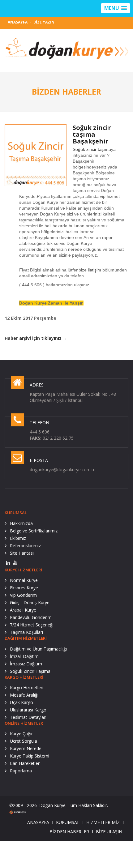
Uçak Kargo (21, 702)
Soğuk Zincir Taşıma (30, 671)
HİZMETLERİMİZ (103, 822)
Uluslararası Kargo (28, 710)
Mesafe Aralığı (24, 695)
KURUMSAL (67, 822)
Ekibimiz (18, 538)
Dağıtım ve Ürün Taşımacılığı (38, 649)
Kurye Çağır (21, 733)
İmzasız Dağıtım (26, 664)
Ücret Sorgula (23, 741)
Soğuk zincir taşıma (92, 149)
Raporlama (21, 771)
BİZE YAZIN (43, 22)
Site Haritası (22, 553)
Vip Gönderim (23, 595)
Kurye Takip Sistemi (29, 756)
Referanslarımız (25, 546)
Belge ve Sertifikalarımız (34, 531)
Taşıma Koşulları (26, 632)
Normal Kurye (24, 580)
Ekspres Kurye (24, 588)
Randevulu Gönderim (31, 617)
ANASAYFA (18, 22)
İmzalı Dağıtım (24, 656)
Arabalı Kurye (23, 610)
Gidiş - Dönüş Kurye (29, 602)
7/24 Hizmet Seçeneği (32, 625)
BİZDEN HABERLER (69, 832)
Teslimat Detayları (28, 717)
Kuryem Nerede (25, 748)
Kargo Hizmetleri (26, 687)
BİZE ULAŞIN (109, 832)
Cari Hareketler (25, 763)
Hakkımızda (21, 523)
